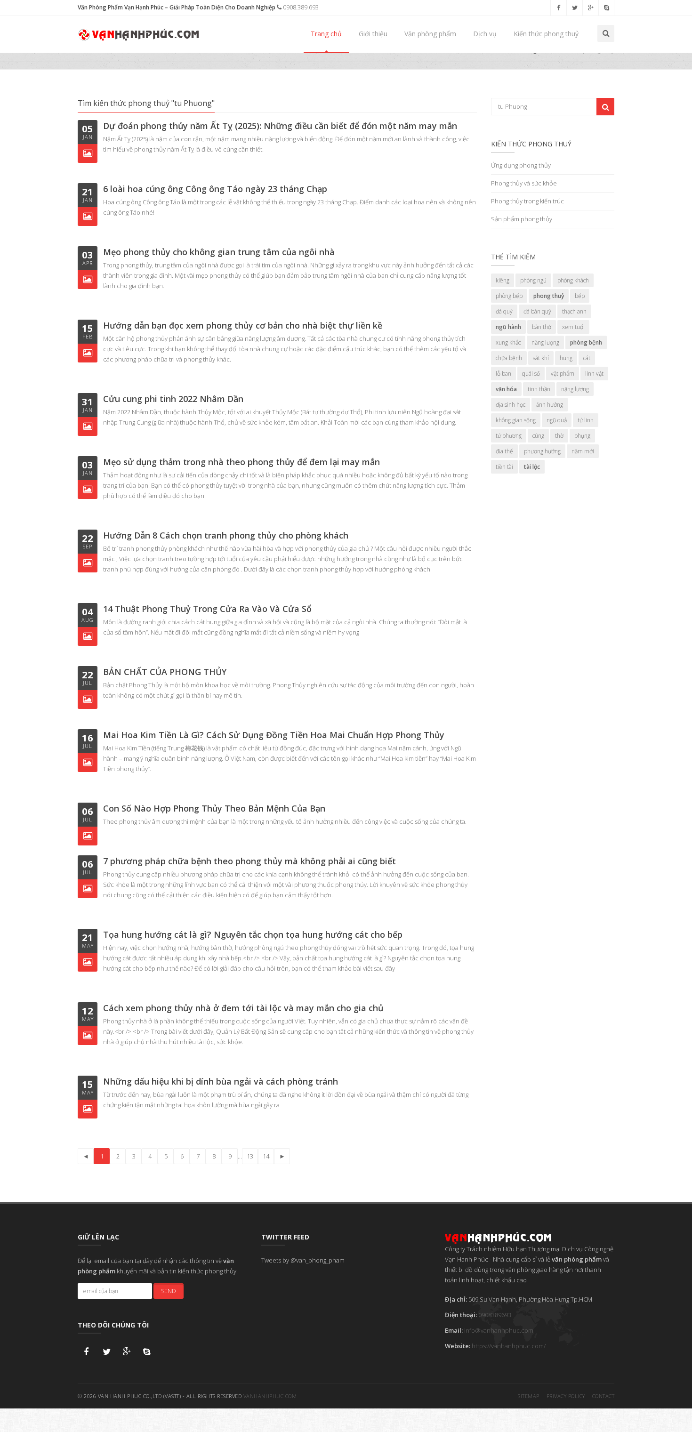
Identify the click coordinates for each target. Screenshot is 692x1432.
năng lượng (545, 342)
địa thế (504, 451)
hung (566, 358)
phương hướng (542, 451)
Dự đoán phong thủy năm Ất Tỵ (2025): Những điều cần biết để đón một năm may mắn (280, 125)
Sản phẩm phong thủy (521, 219)
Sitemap (528, 1396)
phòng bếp (509, 296)
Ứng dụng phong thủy (521, 165)
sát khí (541, 358)
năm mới (582, 451)
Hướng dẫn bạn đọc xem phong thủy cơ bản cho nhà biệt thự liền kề (242, 325)
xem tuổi (573, 327)
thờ (559, 436)
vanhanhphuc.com (270, 1396)
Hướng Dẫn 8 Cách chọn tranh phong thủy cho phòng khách (225, 535)
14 (266, 1156)
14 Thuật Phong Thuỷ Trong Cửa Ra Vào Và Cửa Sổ (207, 608)
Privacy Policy (566, 1396)
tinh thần (539, 389)
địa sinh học (510, 405)
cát (586, 358)
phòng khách (573, 280)
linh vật (594, 374)
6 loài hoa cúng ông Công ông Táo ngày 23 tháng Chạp (215, 188)
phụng (582, 436)
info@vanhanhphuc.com (498, 1330)
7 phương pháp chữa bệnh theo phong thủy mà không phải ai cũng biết (249, 861)
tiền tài (504, 467)
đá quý (504, 311)
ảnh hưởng (549, 405)
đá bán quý (537, 311)
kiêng (502, 280)
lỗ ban (503, 374)
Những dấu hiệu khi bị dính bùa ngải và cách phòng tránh (220, 1081)
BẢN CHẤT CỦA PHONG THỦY (164, 671)
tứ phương (509, 436)
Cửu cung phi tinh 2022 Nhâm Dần (173, 398)
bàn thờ (541, 327)
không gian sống (516, 420)
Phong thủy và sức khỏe (524, 183)
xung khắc (508, 342)
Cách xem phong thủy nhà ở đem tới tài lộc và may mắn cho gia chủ (243, 1008)
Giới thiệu (373, 33)
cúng (538, 436)
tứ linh (586, 420)
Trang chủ (326, 33)
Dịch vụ (485, 33)
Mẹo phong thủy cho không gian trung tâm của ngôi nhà (219, 251)
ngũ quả (557, 420)
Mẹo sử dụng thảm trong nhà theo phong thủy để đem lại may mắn (241, 461)
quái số (531, 374)
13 (250, 1156)
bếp (580, 296)
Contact (603, 1396)
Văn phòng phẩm (430, 33)
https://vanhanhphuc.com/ (509, 1346)
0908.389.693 (300, 7)
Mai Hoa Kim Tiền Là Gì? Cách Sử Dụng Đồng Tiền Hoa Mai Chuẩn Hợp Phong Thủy (273, 734)
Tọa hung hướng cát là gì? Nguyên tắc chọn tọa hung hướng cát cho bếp (252, 934)
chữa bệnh (509, 358)
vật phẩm (562, 374)
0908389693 (494, 1315)
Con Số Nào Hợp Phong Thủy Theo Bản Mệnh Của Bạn (214, 808)
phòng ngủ (533, 280)
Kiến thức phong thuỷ (546, 33)
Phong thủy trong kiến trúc (527, 201)
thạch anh (574, 311)
